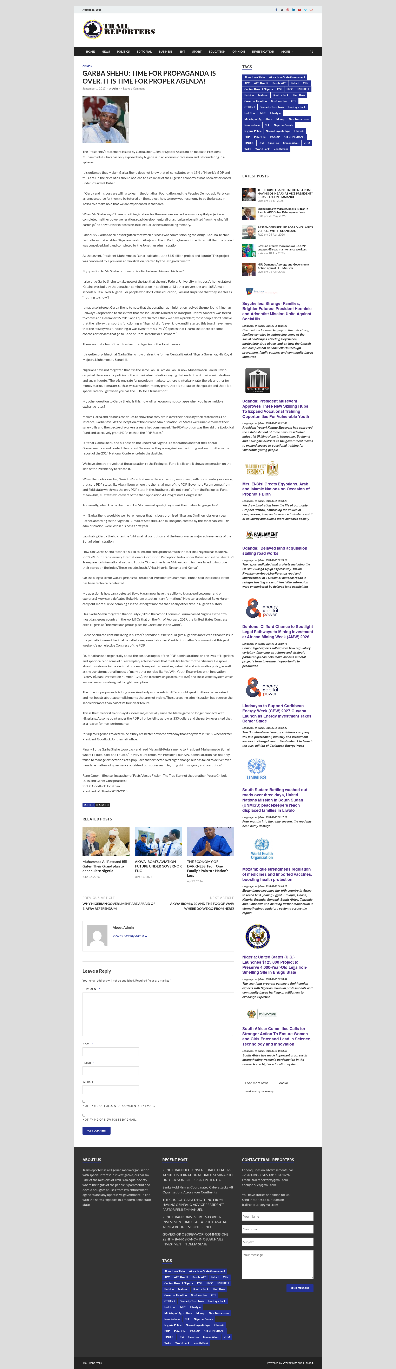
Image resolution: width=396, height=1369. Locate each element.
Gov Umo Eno (279, 101)
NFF (267, 125)
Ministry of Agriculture (258, 119)
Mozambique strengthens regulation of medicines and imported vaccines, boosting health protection (277, 874)
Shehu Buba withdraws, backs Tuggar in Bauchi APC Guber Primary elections (283, 210)
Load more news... (257, 1083)
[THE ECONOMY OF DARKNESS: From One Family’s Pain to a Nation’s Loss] (210, 843)
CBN (306, 83)
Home (90, 51)
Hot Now (249, 113)
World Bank (262, 149)
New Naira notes (299, 119)
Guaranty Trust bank (272, 107)
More (285, 51)
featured (102, 804)
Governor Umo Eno (255, 101)
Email (88, 1063)
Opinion (238, 51)
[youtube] (299, 9)
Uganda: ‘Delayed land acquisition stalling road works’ (274, 550)
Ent (182, 51)
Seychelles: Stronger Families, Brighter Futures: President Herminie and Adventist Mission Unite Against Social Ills (277, 311)
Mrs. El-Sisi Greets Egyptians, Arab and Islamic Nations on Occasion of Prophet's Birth (276, 489)
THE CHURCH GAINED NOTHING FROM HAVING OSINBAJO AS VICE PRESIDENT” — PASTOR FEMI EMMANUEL (285, 193)
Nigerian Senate (283, 125)
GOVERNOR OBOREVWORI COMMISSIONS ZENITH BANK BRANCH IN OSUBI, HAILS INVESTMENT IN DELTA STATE (195, 1239)
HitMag (308, 1362)
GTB (293, 101)
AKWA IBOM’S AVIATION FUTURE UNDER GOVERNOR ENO (158, 866)
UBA (261, 143)
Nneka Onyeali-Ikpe (278, 131)
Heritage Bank (297, 107)
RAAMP (275, 137)
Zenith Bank (281, 149)
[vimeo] (305, 9)
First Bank (299, 95)
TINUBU (249, 143)
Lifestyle (275, 113)
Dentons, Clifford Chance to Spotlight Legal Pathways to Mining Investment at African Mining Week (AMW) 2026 (277, 631)
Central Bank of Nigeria (258, 89)
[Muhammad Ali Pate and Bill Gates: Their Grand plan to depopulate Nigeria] (106, 843)
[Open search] (311, 51)
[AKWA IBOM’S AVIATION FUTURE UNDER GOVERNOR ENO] (158, 843)
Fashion (249, 95)
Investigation (263, 51)
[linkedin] (293, 9)
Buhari (295, 83)
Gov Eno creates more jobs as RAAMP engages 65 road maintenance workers (282, 247)
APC (247, 83)
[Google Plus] (311, 9)
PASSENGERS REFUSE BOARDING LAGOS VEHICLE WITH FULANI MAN (285, 228)
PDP (247, 137)
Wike (247, 149)
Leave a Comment (134, 88)
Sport (197, 51)
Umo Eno (273, 143)
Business (165, 51)
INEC (262, 113)
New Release (252, 125)
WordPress (290, 1362)
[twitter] (282, 9)
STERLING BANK (294, 137)
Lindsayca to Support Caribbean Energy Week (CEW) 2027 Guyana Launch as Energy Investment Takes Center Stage (276, 713)
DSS (279, 89)
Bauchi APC (279, 83)
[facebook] (276, 9)
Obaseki (299, 131)
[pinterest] (287, 9)
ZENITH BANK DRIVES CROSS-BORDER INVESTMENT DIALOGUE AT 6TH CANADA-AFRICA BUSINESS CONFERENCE (195, 1222)
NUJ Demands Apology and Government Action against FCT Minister (283, 266)
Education (217, 51)
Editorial (144, 51)
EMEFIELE (303, 89)
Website (88, 1081)
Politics (123, 51)
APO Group (267, 1091)
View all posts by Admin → (130, 936)
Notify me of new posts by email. (109, 1119)
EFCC (289, 89)
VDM (307, 143)
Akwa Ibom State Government (287, 77)
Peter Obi (260, 137)
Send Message (300, 1288)
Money (280, 119)
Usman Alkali (291, 143)
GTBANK (249, 107)
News (106, 51)
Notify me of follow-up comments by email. (118, 1105)
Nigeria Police (253, 131)
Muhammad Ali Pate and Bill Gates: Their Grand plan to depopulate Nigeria (104, 866)
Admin (116, 88)
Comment (91, 989)
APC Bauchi (261, 83)
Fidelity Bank (281, 95)
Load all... (284, 1083)
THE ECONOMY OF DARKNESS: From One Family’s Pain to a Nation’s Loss (207, 868)
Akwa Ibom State (254, 77)
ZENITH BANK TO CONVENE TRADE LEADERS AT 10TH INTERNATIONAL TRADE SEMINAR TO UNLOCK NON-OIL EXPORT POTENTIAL (198, 1175)
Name (87, 1044)
